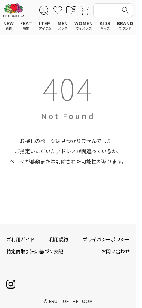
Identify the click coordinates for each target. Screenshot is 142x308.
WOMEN (83, 25)
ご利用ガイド (20, 239)
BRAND (125, 25)
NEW (8, 25)
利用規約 (58, 239)
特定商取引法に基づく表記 (34, 251)
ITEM (45, 25)
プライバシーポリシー (106, 239)
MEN (63, 25)
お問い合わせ (115, 251)
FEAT (26, 25)
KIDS (104, 25)
